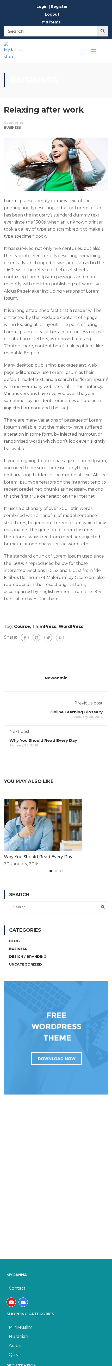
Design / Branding (27, 956)
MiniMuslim (20, 1327)
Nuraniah (18, 1336)
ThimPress (44, 626)
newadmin (56, 677)
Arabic (15, 1345)
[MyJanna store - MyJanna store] (13, 52)
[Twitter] (48, 637)
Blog (14, 941)
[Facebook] (25, 637)
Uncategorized (25, 964)
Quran (15, 1354)
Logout (52, 14)
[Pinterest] (60, 637)
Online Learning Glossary (76, 711)
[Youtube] (11, 1302)
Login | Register (52, 6)
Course (22, 626)
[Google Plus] (36, 637)
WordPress (71, 626)
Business (12, 127)
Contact (17, 1288)
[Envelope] (23, 1302)
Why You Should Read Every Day (43, 740)
